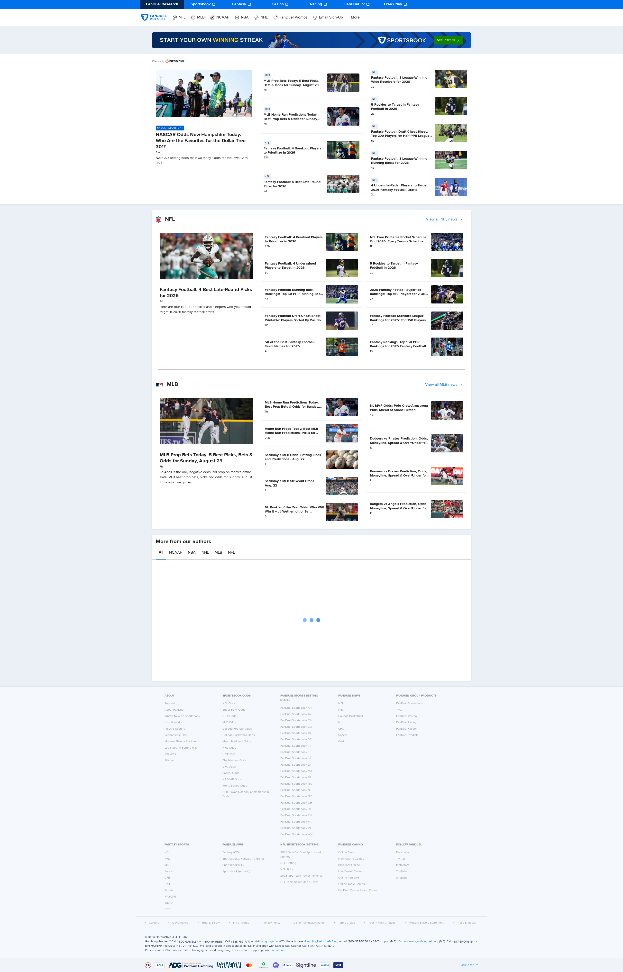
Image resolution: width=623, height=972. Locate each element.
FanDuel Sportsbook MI (295, 777)
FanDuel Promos (293, 17)
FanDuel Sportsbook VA (296, 821)
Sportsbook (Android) (236, 871)
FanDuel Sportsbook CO (296, 726)
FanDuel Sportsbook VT (296, 828)
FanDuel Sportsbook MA (296, 771)
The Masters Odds (234, 760)
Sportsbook (201, 4)
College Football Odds (237, 728)
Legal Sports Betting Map (181, 747)
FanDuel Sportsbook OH (296, 802)
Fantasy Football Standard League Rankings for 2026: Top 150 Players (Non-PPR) (398, 320)
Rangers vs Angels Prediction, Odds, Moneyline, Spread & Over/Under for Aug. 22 (398, 508)
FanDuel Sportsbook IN (295, 758)
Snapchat (402, 877)
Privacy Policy (271, 922)
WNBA (169, 903)
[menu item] (154, 12)
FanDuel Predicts (407, 735)
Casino (278, 4)
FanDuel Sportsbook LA (295, 764)
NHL (264, 17)
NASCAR (170, 896)
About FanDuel (174, 709)
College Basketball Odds (238, 735)
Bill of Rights (241, 922)
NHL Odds (229, 747)
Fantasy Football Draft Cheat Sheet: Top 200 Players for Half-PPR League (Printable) (400, 136)
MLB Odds (229, 722)
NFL (182, 17)
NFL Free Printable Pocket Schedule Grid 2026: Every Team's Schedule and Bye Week (398, 242)
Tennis (169, 890)
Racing (316, 4)
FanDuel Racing (406, 722)
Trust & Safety (211, 922)
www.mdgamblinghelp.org (421, 941)
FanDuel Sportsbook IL (295, 752)
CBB (167, 909)
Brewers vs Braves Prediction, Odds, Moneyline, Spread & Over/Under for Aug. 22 (398, 476)
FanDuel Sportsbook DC (296, 739)
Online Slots (346, 852)
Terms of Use (346, 922)
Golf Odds (229, 754)
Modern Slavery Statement (182, 741)
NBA (245, 17)
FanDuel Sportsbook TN (296, 815)
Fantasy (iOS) (230, 852)
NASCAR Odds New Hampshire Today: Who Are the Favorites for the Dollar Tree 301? (201, 140)
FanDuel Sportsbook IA (295, 745)
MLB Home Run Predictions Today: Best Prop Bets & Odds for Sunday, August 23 (291, 119)
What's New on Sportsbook (182, 716)
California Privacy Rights (309, 922)
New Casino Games (351, 858)
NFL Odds (229, 703)
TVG (399, 709)
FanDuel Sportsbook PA (295, 809)
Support (170, 703)
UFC (341, 728)
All (161, 553)
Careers (154, 922)
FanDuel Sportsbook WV (296, 834)
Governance (180, 922)
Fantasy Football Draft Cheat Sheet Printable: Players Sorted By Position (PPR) (294, 320)
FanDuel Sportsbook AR (296, 707)
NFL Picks (286, 869)
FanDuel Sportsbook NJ (296, 790)
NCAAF (222, 17)
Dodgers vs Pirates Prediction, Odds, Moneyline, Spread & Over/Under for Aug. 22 (399, 443)
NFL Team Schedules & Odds (299, 882)
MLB (201, 17)
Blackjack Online (349, 865)
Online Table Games (351, 884)
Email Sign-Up (331, 17)
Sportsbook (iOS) (233, 865)
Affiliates (170, 754)
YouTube (401, 871)
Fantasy (239, 4)
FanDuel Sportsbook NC (296, 783)
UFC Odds (229, 766)
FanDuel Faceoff (407, 728)
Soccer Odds (230, 773)
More (355, 17)
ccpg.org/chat (270, 941)
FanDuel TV (354, 4)
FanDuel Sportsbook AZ (296, 714)
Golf (167, 884)
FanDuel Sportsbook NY (296, 796)
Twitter (400, 858)
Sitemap (170, 760)
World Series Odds (234, 785)
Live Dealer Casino (350, 871)
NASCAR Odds (232, 779)
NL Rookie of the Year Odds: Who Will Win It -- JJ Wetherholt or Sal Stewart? (294, 512)
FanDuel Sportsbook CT (296, 733)
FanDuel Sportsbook (409, 703)
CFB (167, 877)
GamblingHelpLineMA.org (321, 941)
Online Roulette (348, 877)
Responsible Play (176, 735)
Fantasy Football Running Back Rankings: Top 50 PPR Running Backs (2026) (294, 294)
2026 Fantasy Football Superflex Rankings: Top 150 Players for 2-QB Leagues (397, 294)
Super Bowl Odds (233, 709)
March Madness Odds (236, 741)
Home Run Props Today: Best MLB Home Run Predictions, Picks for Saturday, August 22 (291, 433)
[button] (448, 40)
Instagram (402, 865)
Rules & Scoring (175, 728)
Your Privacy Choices (381, 922)
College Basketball (350, 716)
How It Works (173, 722)
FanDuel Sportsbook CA (296, 720)
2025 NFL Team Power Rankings (301, 875)
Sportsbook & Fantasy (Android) (243, 858)
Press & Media (466, 922)
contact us (277, 950)
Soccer (342, 735)
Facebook (402, 852)
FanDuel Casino (406, 716)
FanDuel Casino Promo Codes (357, 890)
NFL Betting (288, 863)
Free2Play (393, 4)
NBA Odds (229, 716)
